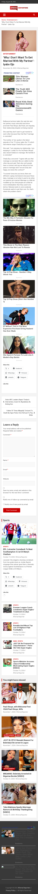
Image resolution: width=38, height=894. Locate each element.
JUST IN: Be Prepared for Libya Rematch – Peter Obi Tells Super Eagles (23, 645)
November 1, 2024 (9, 712)
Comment (7, 435)
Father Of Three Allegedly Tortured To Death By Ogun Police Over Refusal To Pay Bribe (18, 413)
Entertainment (9, 54)
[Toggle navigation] (4, 14)
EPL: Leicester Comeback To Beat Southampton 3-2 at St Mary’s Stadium (18, 551)
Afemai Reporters (24, 888)
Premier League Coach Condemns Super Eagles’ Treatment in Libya (23, 609)
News (15, 641)
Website (6, 479)
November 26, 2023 (9, 68)
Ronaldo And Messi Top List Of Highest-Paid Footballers (23, 627)
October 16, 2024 (19, 670)
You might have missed (14, 680)
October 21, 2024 (9, 779)
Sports (6, 520)
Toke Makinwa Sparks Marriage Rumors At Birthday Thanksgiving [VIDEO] (17, 809)
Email (5, 470)
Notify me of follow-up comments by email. (18, 500)
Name (5, 460)
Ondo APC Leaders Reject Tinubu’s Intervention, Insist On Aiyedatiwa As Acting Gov (18, 402)
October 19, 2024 (9, 557)
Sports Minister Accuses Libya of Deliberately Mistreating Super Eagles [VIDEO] (23, 664)
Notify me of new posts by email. (16, 504)
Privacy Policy (10, 890)
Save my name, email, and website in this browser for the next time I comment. (17, 491)
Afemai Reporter (23, 68)
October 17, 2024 (19, 650)
